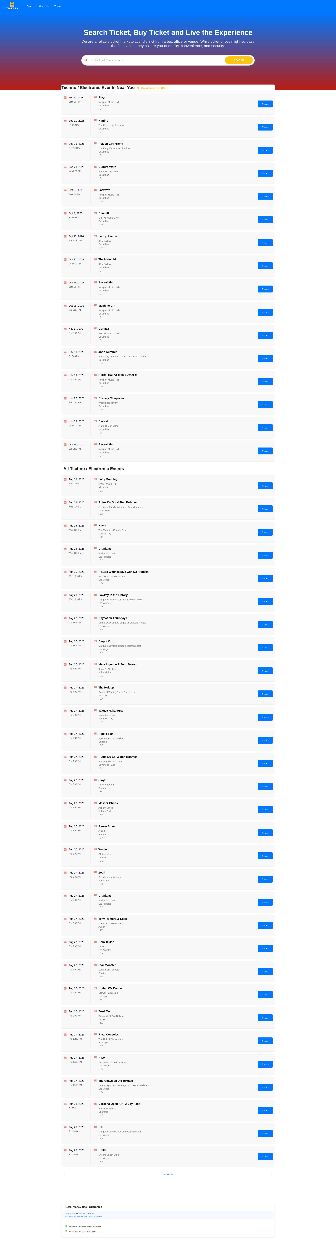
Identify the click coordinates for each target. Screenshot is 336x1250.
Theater (58, 6)
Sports (30, 6)
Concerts (44, 6)
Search (239, 60)
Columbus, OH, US (152, 88)
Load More (168, 1174)
